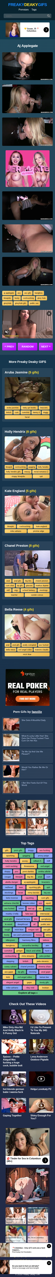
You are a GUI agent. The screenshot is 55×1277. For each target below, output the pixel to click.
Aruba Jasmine (22, 372)
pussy (25, 861)
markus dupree (42, 585)
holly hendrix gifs (13, 472)
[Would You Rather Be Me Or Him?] (11, 771)
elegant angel (12, 982)
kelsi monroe (12, 898)
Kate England (20, 491)
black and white (33, 950)
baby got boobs (29, 408)
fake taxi (29, 914)
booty (17, 298)
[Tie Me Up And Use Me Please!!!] (11, 756)
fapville (37, 711)
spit (41, 476)
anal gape (45, 972)
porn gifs (18, 850)
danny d (36, 412)
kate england (41, 526)
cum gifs (45, 898)
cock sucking (11, 866)
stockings (43, 590)
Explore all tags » (28, 993)
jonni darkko (28, 871)
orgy (16, 590)
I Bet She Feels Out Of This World (34, 784)
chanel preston (41, 581)
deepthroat (23, 924)
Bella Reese (19, 609)
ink (40, 908)
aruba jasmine (12, 408)
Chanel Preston (22, 545)
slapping (10, 961)
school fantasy (28, 590)
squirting (30, 898)
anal (8, 581)
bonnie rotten (29, 903)
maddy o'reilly (12, 914)
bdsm (21, 908)
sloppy (7, 871)
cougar (8, 877)
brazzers (44, 408)
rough (7, 929)
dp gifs (20, 585)
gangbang (46, 919)
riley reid (30, 987)
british (8, 412)
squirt (48, 903)
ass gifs (27, 293)
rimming (32, 972)
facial (27, 417)
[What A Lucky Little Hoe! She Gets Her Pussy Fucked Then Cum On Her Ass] (11, 740)
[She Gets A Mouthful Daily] (11, 724)
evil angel (45, 866)
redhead (9, 887)
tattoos (46, 940)
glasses (29, 585)
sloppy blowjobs (18, 476)
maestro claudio (41, 650)
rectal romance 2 (41, 472)
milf (8, 590)
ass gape (9, 972)
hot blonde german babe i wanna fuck (13, 1090)
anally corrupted (29, 645)
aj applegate (9, 293)
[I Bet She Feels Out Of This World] (11, 787)
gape (29, 982)
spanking (10, 855)
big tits (30, 877)
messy (27, 472)
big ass (47, 892)
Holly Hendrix (20, 431)
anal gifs (17, 581)
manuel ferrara (23, 919)
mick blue (27, 654)
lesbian (45, 987)
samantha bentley (30, 945)
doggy (45, 412)
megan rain (33, 929)
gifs (6, 850)
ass (19, 293)
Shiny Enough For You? (41, 1117)
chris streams (28, 956)
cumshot (25, 412)
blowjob (9, 467)
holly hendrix (43, 467)
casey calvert (10, 966)
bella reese (10, 650)
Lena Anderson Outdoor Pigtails (40, 1058)
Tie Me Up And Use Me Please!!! (32, 752)
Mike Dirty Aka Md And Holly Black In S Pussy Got (13, 1030)
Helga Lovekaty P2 (41, 1089)
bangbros (39, 293)
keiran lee (44, 977)
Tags (34, 9)
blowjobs (7, 298)
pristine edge (38, 531)
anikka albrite (44, 871)
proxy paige (43, 855)
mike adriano (15, 531)
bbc (35, 919)
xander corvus (37, 595)
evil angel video (25, 650)
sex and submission (22, 935)
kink (8, 977)
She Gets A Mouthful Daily (34, 720)
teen (21, 887)
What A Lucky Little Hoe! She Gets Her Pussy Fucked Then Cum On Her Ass (35, 738)
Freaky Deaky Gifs (31, 1274)
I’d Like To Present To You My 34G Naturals (41, 1030)
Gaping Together (12, 1115)
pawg (48, 908)
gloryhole (7, 303)
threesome (29, 866)
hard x (48, 950)
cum (16, 412)
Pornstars (24, 9)
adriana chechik (11, 903)
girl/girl (19, 950)
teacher (14, 595)
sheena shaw (44, 966)
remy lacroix (33, 892)
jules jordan (44, 956)
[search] (48, 16)
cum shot (10, 585)
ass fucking (44, 850)
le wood (8, 924)
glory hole (41, 298)
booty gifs (44, 982)
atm (47, 945)
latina (48, 935)
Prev (9, 346)
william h (37, 861)
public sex (34, 303)
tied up (31, 908)
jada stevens (43, 961)
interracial (44, 914)
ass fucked (43, 645)
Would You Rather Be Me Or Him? (35, 768)
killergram (10, 940)
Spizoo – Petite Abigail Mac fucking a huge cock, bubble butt (12, 1061)
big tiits (28, 581)
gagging (31, 467)
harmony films (28, 940)
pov (16, 871)
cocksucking (28, 298)
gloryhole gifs (20, 303)
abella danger (11, 882)
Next (45, 346)
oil (34, 924)
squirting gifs (35, 887)
